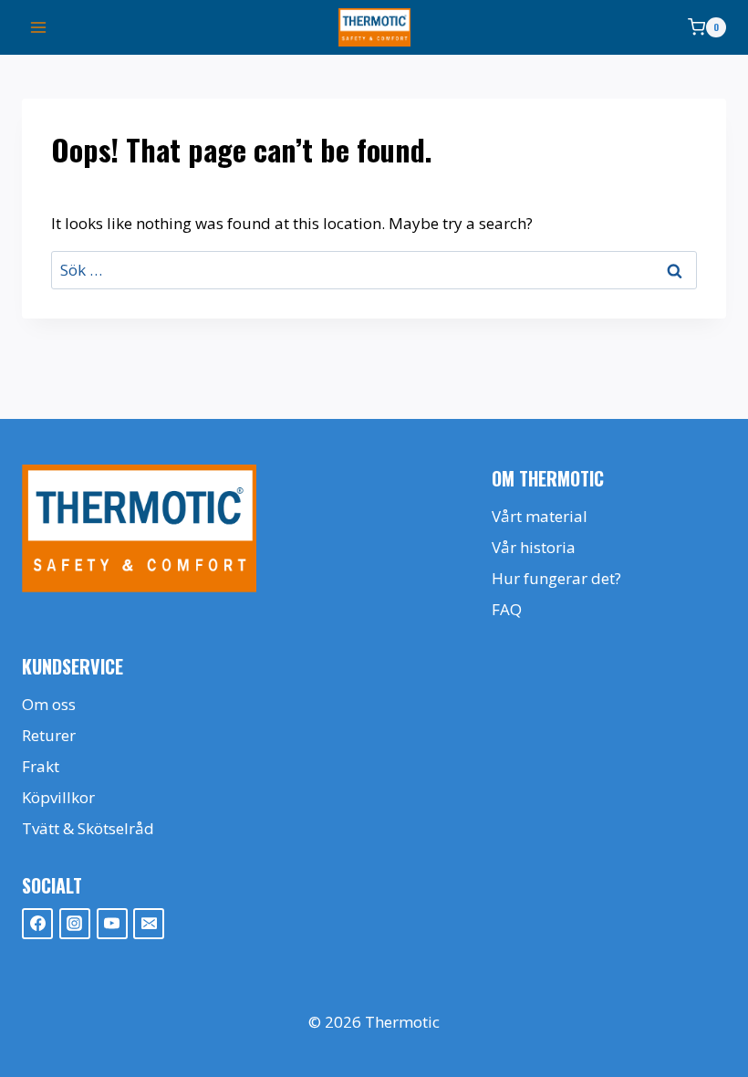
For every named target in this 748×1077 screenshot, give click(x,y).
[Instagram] (74, 923)
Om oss (49, 704)
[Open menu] (39, 27)
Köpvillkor (58, 797)
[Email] (148, 923)
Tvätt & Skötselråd (88, 828)
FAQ (507, 609)
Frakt (40, 766)
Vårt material (539, 516)
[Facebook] (37, 923)
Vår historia (534, 547)
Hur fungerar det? (556, 578)
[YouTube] (112, 923)
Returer (49, 735)
